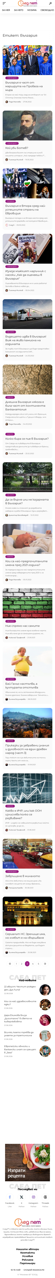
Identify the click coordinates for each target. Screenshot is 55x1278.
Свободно (12, 78)
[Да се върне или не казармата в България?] (27, 477)
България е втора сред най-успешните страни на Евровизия (25, 209)
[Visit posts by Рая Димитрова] (6, 888)
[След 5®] (27, 3)
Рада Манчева (15, 102)
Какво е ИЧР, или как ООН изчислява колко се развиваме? (23, 814)
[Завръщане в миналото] (27, 854)
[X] (21, 1200)
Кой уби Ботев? (16, 148)
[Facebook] (9, 1200)
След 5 (11, 225)
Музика (10, 201)
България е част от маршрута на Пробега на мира (24, 86)
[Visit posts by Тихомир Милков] (6, 159)
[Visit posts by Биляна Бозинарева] (6, 699)
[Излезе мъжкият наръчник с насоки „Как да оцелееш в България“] (27, 249)
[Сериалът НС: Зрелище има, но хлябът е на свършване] (27, 911)
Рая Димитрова (16, 888)
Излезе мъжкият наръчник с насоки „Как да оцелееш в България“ (25, 275)
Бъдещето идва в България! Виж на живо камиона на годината (25, 340)
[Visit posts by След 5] (6, 225)
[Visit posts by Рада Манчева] (6, 101)
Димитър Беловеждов (18, 515)
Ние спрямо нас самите (22, 625)
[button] (5, 3)
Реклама (27, 1259)
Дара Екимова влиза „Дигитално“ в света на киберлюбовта (18, 1018)
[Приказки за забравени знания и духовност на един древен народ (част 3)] (27, 723)
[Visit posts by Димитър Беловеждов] (6, 515)
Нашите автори (27, 1249)
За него (10, 332)
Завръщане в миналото (22, 876)
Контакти (27, 1252)
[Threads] (45, 1200)
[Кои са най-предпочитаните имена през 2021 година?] (27, 539)
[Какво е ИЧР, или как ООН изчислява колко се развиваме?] (27, 788)
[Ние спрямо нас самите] (27, 603)
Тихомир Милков (16, 160)
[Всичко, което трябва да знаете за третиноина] (45, 1035)
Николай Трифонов (17, 638)
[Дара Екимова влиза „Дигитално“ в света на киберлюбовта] (45, 1020)
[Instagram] (33, 1200)
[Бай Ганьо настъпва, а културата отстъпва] (27, 661)
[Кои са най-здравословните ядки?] (45, 1004)
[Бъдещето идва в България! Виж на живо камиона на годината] (27, 314)
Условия (27, 1256)
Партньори (27, 1263)
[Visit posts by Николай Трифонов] (6, 637)
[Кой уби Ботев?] (27, 125)
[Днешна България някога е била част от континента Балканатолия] (27, 379)
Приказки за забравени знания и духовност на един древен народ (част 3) (27, 749)
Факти (10, 397)
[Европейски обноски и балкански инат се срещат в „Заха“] (45, 1051)
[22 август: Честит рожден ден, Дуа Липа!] (45, 990)
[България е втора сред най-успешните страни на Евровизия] (27, 183)
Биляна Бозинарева (17, 699)
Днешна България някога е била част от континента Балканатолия (25, 405)
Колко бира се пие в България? (27, 438)
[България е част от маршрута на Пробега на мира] (27, 60)
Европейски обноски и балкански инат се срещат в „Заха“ (20, 1049)
